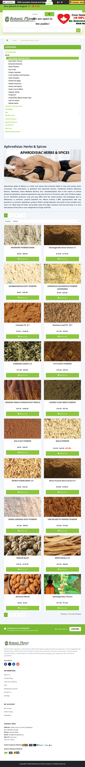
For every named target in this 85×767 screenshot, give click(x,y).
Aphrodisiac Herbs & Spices (30, 40)
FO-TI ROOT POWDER (62, 364)
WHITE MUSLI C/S (62, 558)
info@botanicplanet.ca (16, 735)
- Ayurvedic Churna (14, 61)
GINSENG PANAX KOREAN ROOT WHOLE (22, 402)
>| (24, 215)
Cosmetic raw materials (13, 106)
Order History (8, 712)
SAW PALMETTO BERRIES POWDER (62, 519)
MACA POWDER (62, 441)
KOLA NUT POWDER (22, 441)
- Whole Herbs (12, 103)
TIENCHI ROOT (22, 558)
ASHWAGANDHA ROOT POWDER (23, 286)
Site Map (7, 696)
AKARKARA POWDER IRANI (22, 247)
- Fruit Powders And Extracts (17, 75)
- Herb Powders (12, 78)
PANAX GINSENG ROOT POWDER (22, 519)
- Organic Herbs (12, 92)
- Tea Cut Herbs (12, 100)
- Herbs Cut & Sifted (14, 89)
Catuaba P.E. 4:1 (23, 325)
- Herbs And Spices (14, 86)
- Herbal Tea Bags (13, 81)
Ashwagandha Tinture (62, 596)
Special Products (11, 122)
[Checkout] (62, 2)
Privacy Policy (8, 678)
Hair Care (8, 128)
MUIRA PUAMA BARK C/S (22, 480)
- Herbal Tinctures (13, 84)
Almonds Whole (23, 596)
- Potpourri (11, 95)
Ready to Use (9, 115)
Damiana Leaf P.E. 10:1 (62, 325)
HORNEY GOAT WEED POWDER (62, 402)
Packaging (9, 109)
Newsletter (7, 715)
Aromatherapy (10, 52)
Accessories (9, 125)
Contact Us (7, 692)
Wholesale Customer (11, 689)
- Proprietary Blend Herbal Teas (18, 98)
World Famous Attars (12, 132)
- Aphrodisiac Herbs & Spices (17, 58)
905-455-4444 (13, 732)
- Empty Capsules (13, 72)
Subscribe (75, 629)
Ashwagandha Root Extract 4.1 (62, 247)
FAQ (5, 685)
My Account (8, 708)
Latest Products (10, 119)
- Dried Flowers (12, 67)
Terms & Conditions (10, 682)
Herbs (15, 40)
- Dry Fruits (11, 69)
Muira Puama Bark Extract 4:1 (62, 480)
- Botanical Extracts (14, 64)
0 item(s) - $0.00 (78, 2)
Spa (6, 112)
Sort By (7, 221)
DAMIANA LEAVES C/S (22, 364)
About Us (7, 675)
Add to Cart (23, 259)
